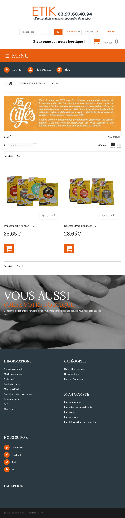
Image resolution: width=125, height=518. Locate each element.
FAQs (6, 404)
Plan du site (43, 69)
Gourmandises (71, 374)
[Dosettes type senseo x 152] (32, 191)
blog (67, 69)
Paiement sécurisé (13, 399)
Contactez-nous (12, 384)
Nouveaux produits (13, 369)
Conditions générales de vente (19, 394)
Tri (5, 145)
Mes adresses (71, 417)
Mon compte (76, 394)
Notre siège (10, 379)
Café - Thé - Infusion (74, 369)
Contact (16, 69)
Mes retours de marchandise (78, 407)
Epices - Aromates (73, 379)
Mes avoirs (69, 412)
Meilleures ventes (13, 374)
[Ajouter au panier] (9, 248)
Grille (112, 148)
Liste (119, 148)
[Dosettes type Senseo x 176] (92, 191)
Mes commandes (72, 402)
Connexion (71, 31)
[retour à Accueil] (10, 83)
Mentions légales (12, 389)
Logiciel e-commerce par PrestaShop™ (27, 513)
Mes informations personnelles (80, 422)
